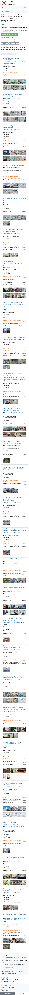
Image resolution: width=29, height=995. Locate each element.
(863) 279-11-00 (8, 561)
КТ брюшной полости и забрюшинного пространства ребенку (14, 40)
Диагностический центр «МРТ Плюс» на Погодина (13, 95)
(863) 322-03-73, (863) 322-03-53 (12, 746)
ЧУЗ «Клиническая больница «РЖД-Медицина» (14, 915)
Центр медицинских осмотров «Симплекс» (13, 889)
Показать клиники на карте (9, 53)
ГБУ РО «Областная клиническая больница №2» (13, 374)
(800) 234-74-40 (8, 861)
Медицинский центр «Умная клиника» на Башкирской (12, 743)
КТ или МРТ (5, 970)
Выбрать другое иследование (9, 34)
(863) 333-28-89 (8, 129)
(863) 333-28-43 (8, 591)
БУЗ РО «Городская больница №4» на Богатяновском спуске (14, 230)
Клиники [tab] (8, 993)
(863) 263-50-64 (8, 233)
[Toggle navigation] (25, 7)
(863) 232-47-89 (8, 445)
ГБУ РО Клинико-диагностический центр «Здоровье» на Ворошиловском (14, 498)
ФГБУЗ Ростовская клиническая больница (13, 858)
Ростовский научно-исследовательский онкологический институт (11, 822)
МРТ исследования (7, 957)
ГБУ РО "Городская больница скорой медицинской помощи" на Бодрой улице (14, 304)
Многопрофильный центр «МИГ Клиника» (13, 784)
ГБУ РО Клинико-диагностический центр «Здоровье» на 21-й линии (14, 468)
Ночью (10, 43)
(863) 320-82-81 (8, 98)
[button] (6, 81)
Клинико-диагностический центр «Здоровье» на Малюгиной (14, 646)
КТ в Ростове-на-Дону (7, 11)
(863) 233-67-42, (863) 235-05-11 (12, 308)
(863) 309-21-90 (8, 167)
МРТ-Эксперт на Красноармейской (14, 165)
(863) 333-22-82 (8, 892)
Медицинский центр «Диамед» (13, 707)
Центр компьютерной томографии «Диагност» (14, 199)
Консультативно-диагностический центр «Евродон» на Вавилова (14, 676)
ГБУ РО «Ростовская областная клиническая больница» (13, 409)
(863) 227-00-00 (8, 267)
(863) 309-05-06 (8, 679)
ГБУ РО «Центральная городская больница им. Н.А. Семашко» (13, 442)
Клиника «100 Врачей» (10, 559)
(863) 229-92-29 (8, 202)
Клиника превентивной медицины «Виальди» (14, 588)
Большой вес (5, 43)
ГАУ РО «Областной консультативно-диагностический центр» (14, 263)
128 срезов (14, 37)
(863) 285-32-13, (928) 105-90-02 (12, 622)
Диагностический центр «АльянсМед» (11, 59)
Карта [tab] (22, 993)
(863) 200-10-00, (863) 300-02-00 (12, 826)
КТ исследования (7, 962)
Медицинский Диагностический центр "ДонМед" (13, 126)
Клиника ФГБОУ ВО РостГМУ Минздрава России (12, 619)
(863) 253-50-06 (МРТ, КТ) (10, 339)
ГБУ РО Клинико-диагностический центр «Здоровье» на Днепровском (14, 529)
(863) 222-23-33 (8, 471)
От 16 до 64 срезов (6, 37)
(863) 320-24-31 (8, 787)
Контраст (16, 43)
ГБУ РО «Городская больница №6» (14, 337)
